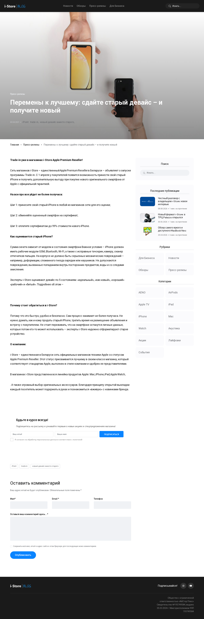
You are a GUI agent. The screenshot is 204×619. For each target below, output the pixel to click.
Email (55, 499)
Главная (14, 144)
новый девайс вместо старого (57, 122)
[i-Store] (15, 6)
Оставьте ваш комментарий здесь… (29, 514)
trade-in (34, 122)
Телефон (98, 499)
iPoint (25, 122)
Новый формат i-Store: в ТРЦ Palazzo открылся (171, 216)
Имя (13, 499)
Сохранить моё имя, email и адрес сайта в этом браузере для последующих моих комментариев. (55, 546)
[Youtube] (191, 586)
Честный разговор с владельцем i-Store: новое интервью (172, 201)
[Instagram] (183, 586)
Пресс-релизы (97, 5)
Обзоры (81, 5)
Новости (68, 5)
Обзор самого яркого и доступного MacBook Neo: (172, 229)
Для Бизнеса (116, 5)
